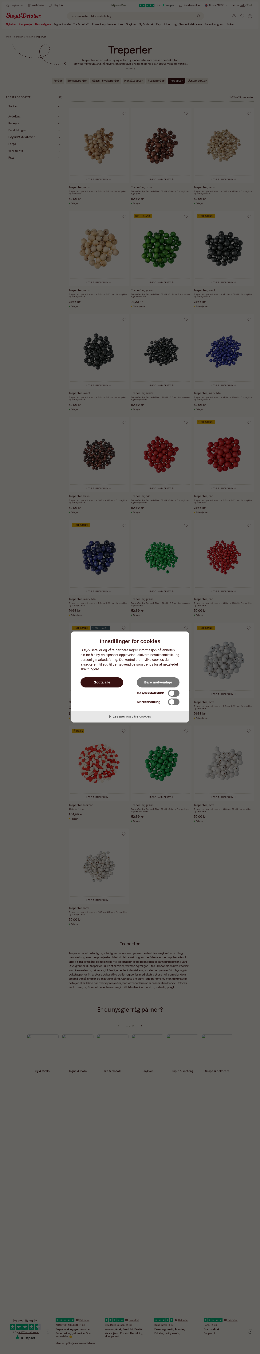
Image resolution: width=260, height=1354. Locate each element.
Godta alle (102, 682)
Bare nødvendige (158, 682)
